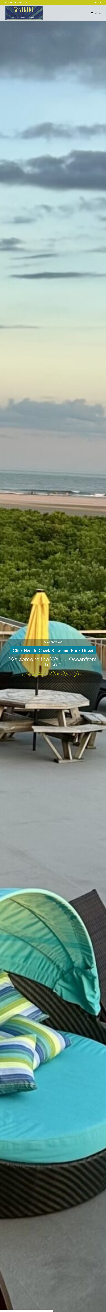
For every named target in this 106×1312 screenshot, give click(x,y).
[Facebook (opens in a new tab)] (96, 2)
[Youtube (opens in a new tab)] (99, 2)
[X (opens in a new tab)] (92, 2)
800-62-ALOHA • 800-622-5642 (16, 2)
